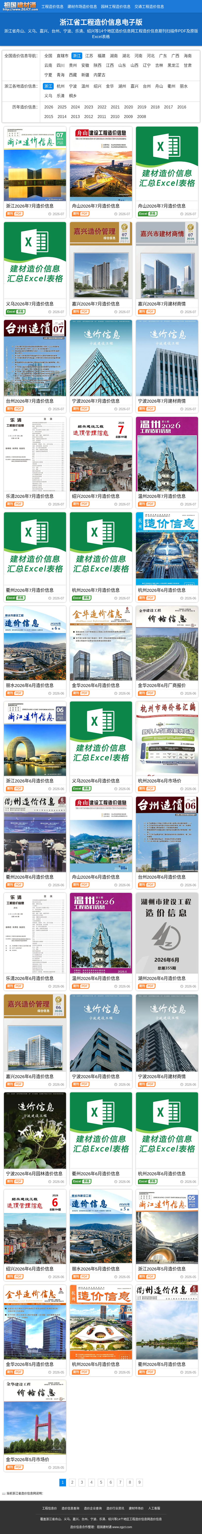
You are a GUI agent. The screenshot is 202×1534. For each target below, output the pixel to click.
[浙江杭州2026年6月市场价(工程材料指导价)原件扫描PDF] (167, 742)
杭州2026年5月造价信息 (96, 1364)
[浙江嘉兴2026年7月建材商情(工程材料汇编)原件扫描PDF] (167, 264)
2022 (102, 107)
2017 (168, 107)
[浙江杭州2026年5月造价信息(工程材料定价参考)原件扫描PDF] (101, 1326)
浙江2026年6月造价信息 (30, 781)
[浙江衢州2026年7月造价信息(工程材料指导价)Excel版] (35, 543)
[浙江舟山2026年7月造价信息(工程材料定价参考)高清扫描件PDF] (101, 168)
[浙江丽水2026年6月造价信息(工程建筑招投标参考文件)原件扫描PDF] (35, 647)
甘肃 (188, 65)
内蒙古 (99, 75)
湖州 (122, 86)
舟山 (159, 86)
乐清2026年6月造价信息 (30, 978)
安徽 (85, 65)
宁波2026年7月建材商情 (162, 401)
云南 (48, 65)
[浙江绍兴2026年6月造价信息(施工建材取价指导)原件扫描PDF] (35, 1228)
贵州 (73, 65)
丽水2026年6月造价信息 (30, 685)
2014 (62, 117)
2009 (128, 117)
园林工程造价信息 (116, 6)
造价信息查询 (70, 1508)
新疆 (85, 75)
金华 (110, 86)
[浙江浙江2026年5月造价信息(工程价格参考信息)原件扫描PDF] (167, 1230)
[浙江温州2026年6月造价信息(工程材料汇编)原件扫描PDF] (101, 934)
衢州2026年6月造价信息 (30, 877)
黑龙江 (173, 65)
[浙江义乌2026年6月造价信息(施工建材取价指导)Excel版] (101, 732)
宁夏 (48, 75)
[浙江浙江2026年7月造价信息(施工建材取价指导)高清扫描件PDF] (35, 168)
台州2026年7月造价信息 (30, 401)
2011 (102, 117)
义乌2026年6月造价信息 (96, 781)
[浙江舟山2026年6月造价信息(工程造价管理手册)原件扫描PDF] (101, 835)
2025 (62, 107)
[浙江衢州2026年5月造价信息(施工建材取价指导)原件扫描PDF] (167, 1326)
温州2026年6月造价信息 (96, 978)
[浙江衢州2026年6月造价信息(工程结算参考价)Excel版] (101, 1123)
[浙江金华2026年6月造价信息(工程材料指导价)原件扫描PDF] (101, 647)
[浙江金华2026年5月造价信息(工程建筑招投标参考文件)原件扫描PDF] (35, 1326)
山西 (134, 65)
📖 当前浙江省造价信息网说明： (23, 1493)
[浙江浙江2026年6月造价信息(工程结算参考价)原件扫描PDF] (35, 742)
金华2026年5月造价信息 (30, 1364)
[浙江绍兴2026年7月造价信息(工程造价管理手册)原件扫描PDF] (101, 455)
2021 (115, 107)
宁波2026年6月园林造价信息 (34, 1173)
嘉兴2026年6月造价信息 (30, 1076)
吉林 (159, 65)
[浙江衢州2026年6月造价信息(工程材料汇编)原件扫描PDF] (35, 838)
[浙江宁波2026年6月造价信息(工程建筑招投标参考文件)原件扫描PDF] (101, 1036)
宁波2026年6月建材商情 (162, 1076)
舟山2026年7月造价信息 (96, 206)
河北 (151, 56)
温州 (85, 86)
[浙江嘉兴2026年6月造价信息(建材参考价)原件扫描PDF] (35, 1036)
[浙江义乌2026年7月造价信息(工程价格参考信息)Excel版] (35, 253)
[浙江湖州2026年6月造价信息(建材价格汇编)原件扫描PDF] (167, 934)
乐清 (61, 96)
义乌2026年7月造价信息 (30, 304)
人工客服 (154, 1508)
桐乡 (73, 96)
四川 (61, 65)
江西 (110, 65)
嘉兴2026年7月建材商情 (162, 304)
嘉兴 (134, 86)
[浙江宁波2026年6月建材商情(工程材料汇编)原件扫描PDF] (167, 1036)
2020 (128, 107)
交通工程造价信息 (149, 6)
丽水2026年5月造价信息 (96, 1269)
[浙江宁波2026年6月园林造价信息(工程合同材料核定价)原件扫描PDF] (35, 1134)
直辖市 (62, 56)
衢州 (171, 86)
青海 (61, 75)
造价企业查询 (93, 1508)
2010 (115, 117)
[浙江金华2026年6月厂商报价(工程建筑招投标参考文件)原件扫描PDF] (167, 647)
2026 (48, 107)
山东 (122, 65)
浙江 (77, 56)
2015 (48, 117)
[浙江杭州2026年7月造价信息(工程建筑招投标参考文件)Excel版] (101, 543)
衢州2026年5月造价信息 (162, 1364)
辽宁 (147, 65)
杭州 (61, 86)
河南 (138, 56)
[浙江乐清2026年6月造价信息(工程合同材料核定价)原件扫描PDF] (35, 937)
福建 (101, 56)
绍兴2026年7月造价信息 (96, 496)
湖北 (126, 56)
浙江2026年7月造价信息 (30, 206)
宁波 (73, 86)
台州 (147, 86)
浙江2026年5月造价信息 (162, 1269)
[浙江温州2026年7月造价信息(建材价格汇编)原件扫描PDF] (167, 458)
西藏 (73, 75)
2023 (88, 107)
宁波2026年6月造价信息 (96, 1076)
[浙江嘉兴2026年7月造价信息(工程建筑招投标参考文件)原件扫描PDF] (101, 264)
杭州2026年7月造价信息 (96, 590)
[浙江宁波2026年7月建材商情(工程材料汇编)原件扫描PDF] (167, 362)
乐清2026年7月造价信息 (30, 496)
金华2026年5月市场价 (27, 1459)
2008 (141, 117)
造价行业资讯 (115, 1508)
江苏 (89, 56)
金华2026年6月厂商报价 (162, 685)
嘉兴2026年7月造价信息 (96, 304)
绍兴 (97, 86)
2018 (155, 107)
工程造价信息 (52, 6)
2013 (75, 117)
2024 (75, 107)
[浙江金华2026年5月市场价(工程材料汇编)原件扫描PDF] (35, 1421)
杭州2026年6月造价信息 (162, 590)
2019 (141, 107)
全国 (48, 56)
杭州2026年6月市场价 (159, 781)
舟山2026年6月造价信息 (96, 877)
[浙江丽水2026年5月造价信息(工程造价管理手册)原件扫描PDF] (101, 1230)
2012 (88, 117)
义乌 (48, 96)
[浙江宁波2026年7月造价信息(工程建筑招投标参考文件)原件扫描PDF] (101, 362)
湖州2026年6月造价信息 (162, 978)
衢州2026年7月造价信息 (30, 590)
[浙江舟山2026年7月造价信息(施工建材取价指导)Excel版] (167, 157)
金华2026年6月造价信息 (96, 685)
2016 (181, 107)
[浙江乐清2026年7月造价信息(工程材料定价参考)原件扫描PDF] (35, 458)
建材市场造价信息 (82, 6)
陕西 (97, 65)
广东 (163, 56)
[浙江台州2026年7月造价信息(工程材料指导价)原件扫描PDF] (35, 361)
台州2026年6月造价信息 (162, 877)
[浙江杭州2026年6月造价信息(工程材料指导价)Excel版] (167, 1123)
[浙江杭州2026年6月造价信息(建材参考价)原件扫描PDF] (167, 552)
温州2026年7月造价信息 (162, 496)
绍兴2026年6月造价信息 (30, 1269)
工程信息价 (49, 1508)
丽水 (184, 86)
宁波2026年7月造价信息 (96, 401)
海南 (188, 56)
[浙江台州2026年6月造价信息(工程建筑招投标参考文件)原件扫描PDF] (167, 838)
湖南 (114, 56)
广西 (175, 56)
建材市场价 (136, 1508)
